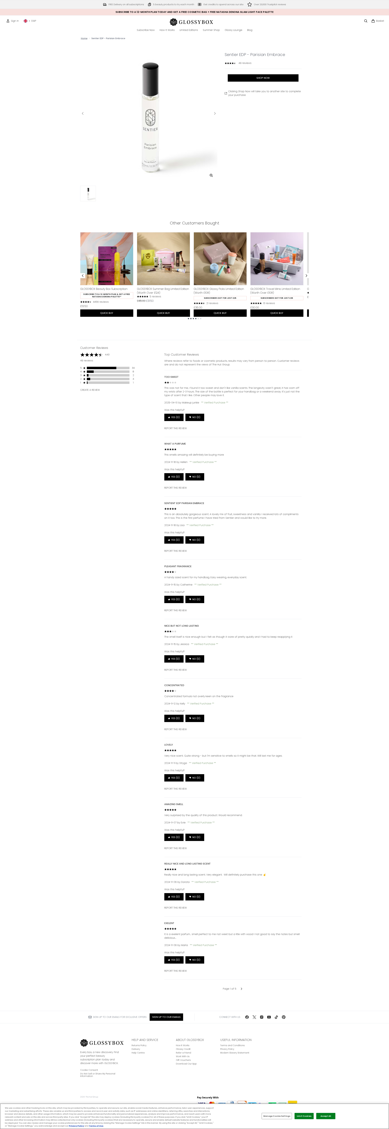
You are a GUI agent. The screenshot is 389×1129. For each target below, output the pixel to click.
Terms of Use (96, 1125)
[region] (194, 1116)
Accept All (326, 1115)
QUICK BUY (106, 313)
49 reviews (245, 63)
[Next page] (241, 988)
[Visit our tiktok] (276, 1017)
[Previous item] (82, 275)
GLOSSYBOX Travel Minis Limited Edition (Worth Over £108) (275, 291)
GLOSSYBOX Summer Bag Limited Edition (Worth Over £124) (163, 291)
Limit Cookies (304, 1115)
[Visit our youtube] (269, 1017)
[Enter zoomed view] (211, 175)
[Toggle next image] (214, 113)
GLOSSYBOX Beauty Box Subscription (103, 289)
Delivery (136, 1049)
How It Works (182, 1045)
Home (84, 38)
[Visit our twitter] (254, 1017)
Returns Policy (139, 1045)
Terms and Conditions (232, 1045)
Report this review (175, 428)
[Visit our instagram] (261, 1017)
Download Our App (186, 1063)
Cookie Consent (89, 1070)
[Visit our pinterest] (283, 1017)
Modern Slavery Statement (234, 1052)
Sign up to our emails (166, 1017)
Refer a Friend (183, 1052)
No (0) (196, 417)
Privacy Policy (227, 1049)
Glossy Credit (183, 1049)
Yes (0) (175, 417)
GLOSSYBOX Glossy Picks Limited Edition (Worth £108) (219, 291)
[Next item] (306, 275)
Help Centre (138, 1052)
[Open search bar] (366, 21)
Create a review (90, 390)
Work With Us (183, 1056)
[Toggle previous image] (82, 113)
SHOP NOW (263, 78)
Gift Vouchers (183, 1060)
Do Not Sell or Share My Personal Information (97, 1074)
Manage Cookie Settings (276, 1115)
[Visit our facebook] (247, 1017)
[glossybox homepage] (194, 21)
